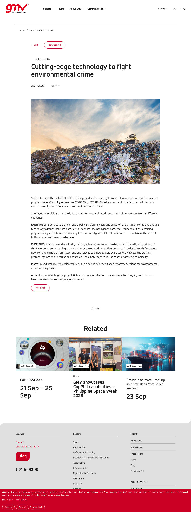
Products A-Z (163, 9)
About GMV (75, 9)
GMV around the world (27, 447)
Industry (77, 484)
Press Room (137, 454)
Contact (20, 442)
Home (22, 30)
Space (76, 442)
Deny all (22, 507)
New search (54, 45)
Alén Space (136, 488)
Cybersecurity (80, 468)
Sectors (47, 9)
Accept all (37, 507)
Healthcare (78, 478)
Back (36, 45)
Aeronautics (79, 447)
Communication (95, 9)
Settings (8, 507)
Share (58, 86)
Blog (23, 456)
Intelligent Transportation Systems (91, 458)
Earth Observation (42, 59)
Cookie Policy (21, 500)
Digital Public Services (84, 473)
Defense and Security (84, 452)
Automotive (79, 463)
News (50, 30)
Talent (60, 9)
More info (40, 288)
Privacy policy (7, 500)
